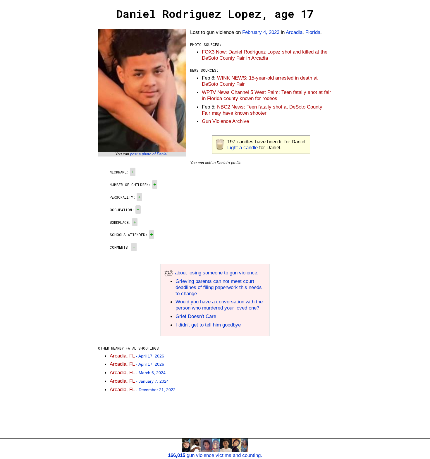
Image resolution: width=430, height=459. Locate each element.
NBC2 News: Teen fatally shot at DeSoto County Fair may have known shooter (262, 110)
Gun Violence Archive (225, 121)
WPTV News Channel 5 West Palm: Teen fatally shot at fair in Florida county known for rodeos (266, 95)
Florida (312, 32)
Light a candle (242, 147)
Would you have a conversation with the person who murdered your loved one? (219, 305)
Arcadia (294, 32)
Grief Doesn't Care (196, 316)
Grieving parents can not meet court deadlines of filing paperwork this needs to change (219, 287)
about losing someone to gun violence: (216, 273)
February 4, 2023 (260, 32)
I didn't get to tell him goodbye (208, 325)
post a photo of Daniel (148, 154)
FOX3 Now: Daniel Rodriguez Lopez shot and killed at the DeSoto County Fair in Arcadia (264, 55)
